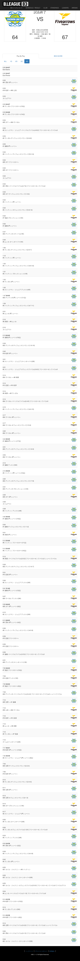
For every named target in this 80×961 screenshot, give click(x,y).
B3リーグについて (16, 8)
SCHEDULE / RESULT (33, 8)
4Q (27, 61)
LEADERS (65, 8)
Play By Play (21, 56)
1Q (11, 61)
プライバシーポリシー (41, 951)
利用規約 (51, 951)
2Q (16, 61)
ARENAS (75, 8)
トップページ (29, 951)
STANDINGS (54, 8)
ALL (5, 61)
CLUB (45, 8)
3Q (22, 61)
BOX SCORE (58, 56)
